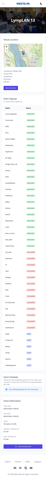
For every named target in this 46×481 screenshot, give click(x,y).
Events (7, 461)
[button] (23, 53)
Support (37, 461)
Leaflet (39, 66)
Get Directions (10, 88)
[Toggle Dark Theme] (41, 3)
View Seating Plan (24, 446)
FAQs (27, 461)
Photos (18, 461)
